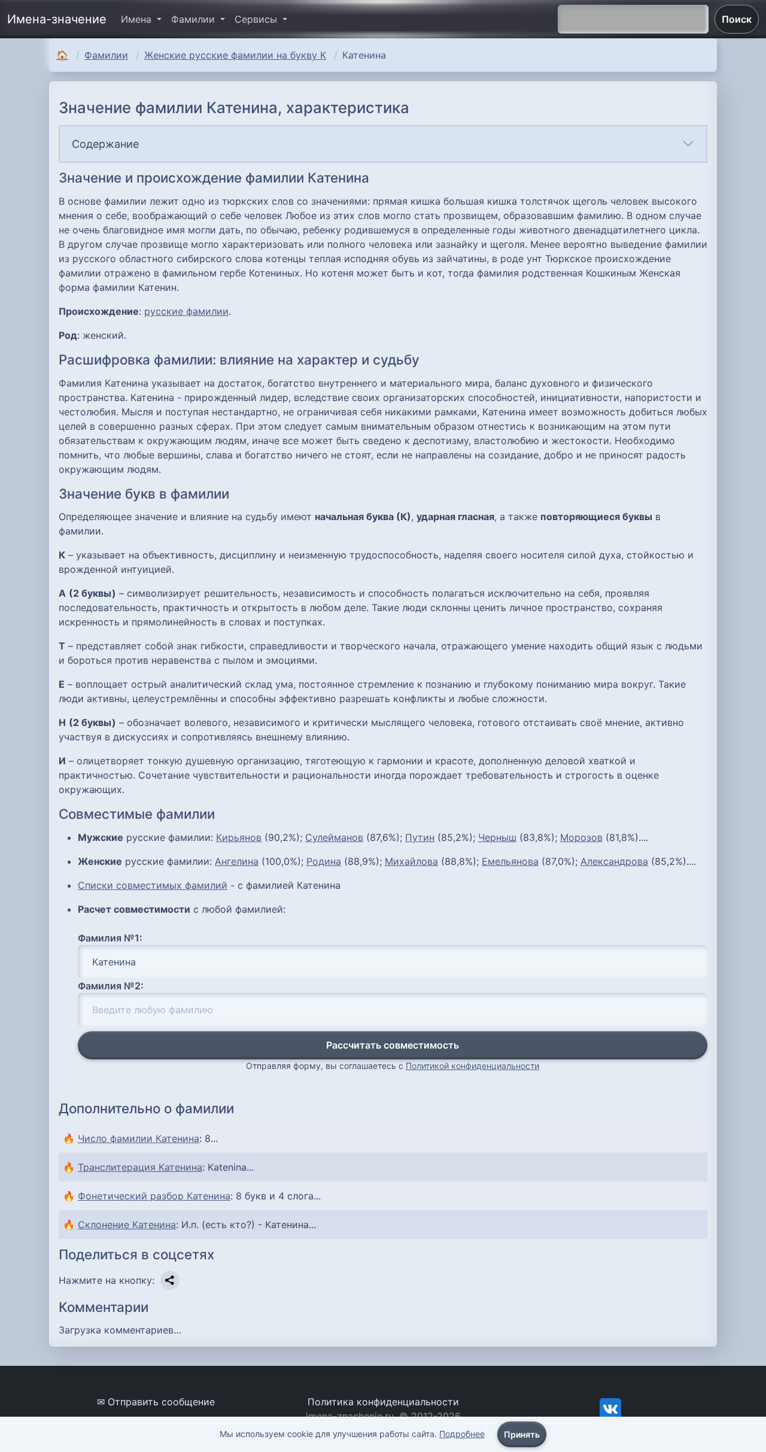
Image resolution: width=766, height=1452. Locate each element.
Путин (419, 837)
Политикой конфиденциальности (472, 1066)
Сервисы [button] (257, 19)
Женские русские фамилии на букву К (235, 55)
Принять (522, 1434)
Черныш (497, 837)
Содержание (105, 144)
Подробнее (462, 1434)
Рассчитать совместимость (392, 1045)
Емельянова (510, 861)
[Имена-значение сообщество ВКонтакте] (610, 1408)
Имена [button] (137, 19)
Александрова (614, 861)
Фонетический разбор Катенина (154, 1196)
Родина (323, 861)
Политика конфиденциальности (383, 1402)
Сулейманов (334, 837)
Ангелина (237, 861)
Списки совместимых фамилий (152, 885)
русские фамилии (186, 311)
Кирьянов (239, 837)
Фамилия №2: (111, 986)
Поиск (737, 19)
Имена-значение (57, 19)
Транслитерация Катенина (140, 1167)
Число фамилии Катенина (138, 1138)
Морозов (581, 837)
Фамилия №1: (110, 938)
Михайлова (411, 861)
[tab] (383, 144)
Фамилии (106, 55)
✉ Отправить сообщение (156, 1402)
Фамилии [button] (194, 19)
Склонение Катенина (127, 1225)
